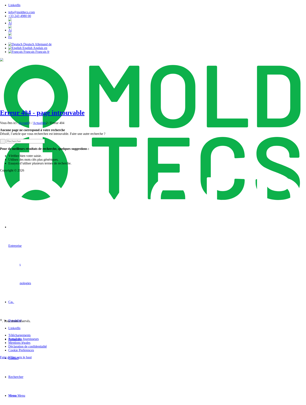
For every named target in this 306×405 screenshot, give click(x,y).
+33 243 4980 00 (19, 16)
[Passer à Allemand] (157, 21)
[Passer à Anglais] (157, 28)
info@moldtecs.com (21, 12)
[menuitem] (157, 12)
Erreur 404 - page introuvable (42, 112)
